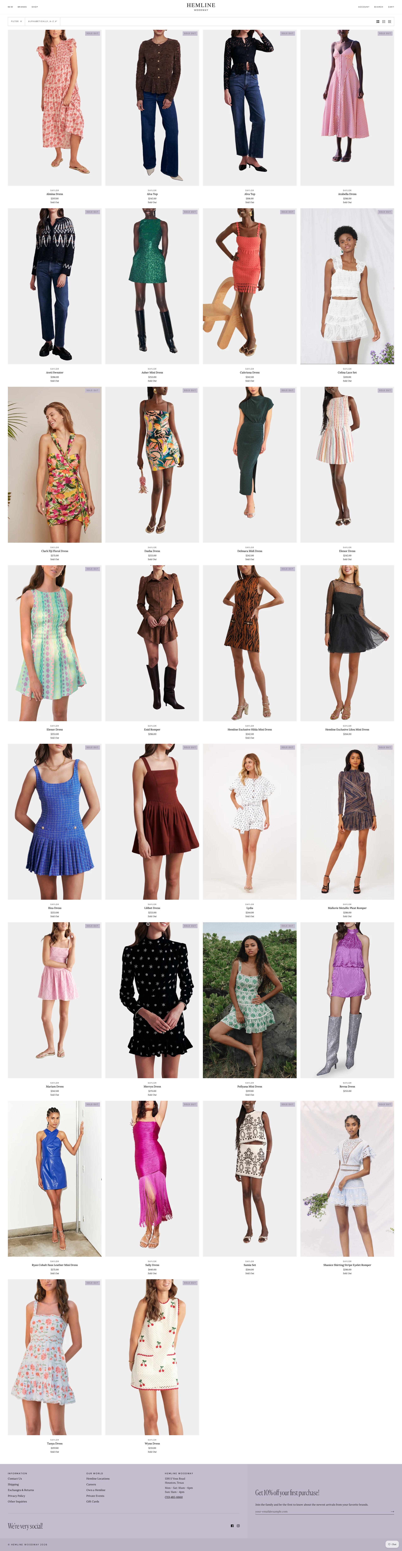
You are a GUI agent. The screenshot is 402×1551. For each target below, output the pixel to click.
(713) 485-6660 (174, 1497)
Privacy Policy (16, 1496)
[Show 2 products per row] (378, 21)
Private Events (95, 1496)
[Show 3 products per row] (384, 21)
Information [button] (17, 1473)
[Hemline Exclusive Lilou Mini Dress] (347, 643)
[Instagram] (238, 1525)
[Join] (390, 1511)
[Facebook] (232, 1525)
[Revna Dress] (347, 1000)
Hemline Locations (98, 1478)
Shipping (13, 1484)
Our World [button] (94, 1473)
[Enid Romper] (152, 643)
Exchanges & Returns (21, 1490)
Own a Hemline (95, 1490)
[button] (22, 7)
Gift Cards (92, 1501)
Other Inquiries (17, 1501)
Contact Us (15, 1478)
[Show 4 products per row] (390, 21)
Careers (91, 1484)
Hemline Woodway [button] (179, 1473)
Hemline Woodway (25, 1544)
